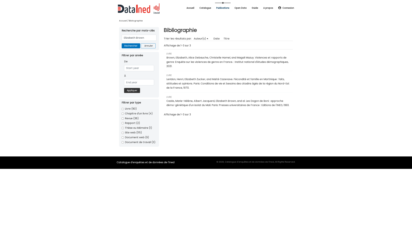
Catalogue (205, 8)
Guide (255, 8)
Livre (131, 109)
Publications (222, 8)
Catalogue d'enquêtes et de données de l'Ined (145, 162)
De (126, 61)
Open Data (240, 8)
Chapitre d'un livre (139, 113)
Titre (226, 38)
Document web (137, 137)
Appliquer (132, 90)
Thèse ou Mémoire (138, 128)
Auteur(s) (200, 38)
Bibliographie (136, 20)
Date (216, 38)
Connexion (288, 8)
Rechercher (130, 45)
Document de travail (140, 142)
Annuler (148, 45)
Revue (132, 118)
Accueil (190, 8)
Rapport (132, 123)
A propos (268, 8)
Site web (133, 132)
